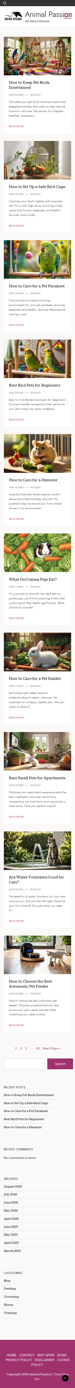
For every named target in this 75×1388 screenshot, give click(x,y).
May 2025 (11, 1235)
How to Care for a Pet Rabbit (35, 678)
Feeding (10, 1289)
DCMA (62, 1355)
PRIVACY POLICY (18, 1360)
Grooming (11, 1297)
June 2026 (11, 1202)
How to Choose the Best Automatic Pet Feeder (30, 984)
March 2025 (12, 1251)
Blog (7, 1281)
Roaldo (35, 94)
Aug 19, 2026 (16, 194)
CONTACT (26, 1355)
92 (38, 1048)
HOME (11, 1355)
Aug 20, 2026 (16, 94)
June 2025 (11, 1227)
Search (60, 1064)
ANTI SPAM (45, 1355)
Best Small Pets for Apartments (37, 778)
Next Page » (51, 1048)
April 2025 (11, 1243)
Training (10, 1313)
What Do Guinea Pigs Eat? (33, 579)
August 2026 (13, 1186)
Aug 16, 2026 (16, 785)
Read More (16, 126)
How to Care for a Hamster (33, 480)
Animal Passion (48, 14)
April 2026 (11, 1219)
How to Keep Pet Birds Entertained (29, 85)
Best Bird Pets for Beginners (34, 385)
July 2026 (10, 1194)
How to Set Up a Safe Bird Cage (37, 186)
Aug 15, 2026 (16, 993)
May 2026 (11, 1211)
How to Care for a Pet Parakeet (37, 286)
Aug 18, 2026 (16, 392)
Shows (8, 1305)
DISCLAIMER (44, 1360)
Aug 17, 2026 (16, 586)
